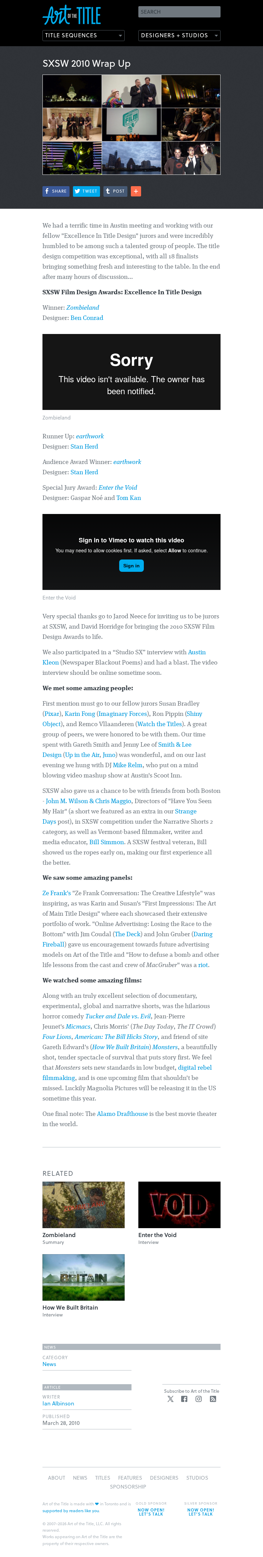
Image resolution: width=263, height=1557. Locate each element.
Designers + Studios (174, 35)
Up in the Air (82, 755)
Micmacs (78, 1027)
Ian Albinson (58, 1403)
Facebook (184, 1399)
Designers (164, 1477)
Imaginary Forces (123, 714)
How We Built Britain (120, 1047)
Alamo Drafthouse (122, 1114)
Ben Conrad (87, 318)
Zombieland (82, 308)
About (56, 1477)
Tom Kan (128, 498)
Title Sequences (71, 35)
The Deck (127, 934)
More (136, 191)
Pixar (52, 714)
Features (130, 1477)
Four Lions (56, 1037)
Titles (102, 1477)
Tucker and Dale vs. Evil (118, 1017)
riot (203, 965)
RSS (213, 1399)
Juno (109, 755)
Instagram (199, 1399)
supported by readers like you (70, 1510)
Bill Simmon (106, 842)
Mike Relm (127, 765)
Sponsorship (128, 1486)
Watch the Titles (159, 724)
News (49, 1364)
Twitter (170, 1399)
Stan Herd (84, 447)
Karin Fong (80, 714)
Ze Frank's (56, 893)
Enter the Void (118, 488)
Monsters (165, 1047)
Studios (197, 1477)
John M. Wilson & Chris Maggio (88, 801)
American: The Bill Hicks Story (116, 1037)
